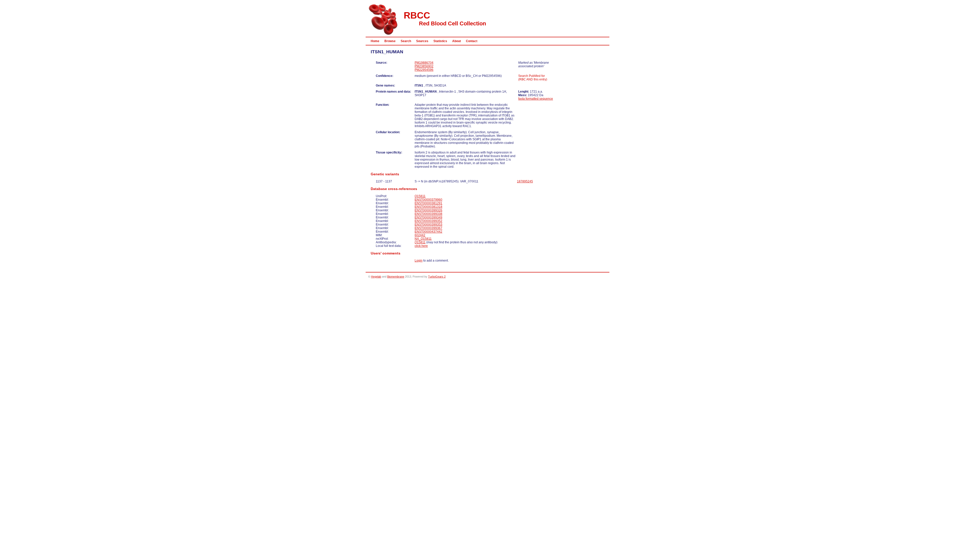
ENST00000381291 (428, 203)
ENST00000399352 (428, 221)
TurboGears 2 (437, 276)
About (456, 41)
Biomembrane (395, 276)
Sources (422, 41)
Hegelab (376, 276)
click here (421, 246)
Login (418, 260)
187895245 (525, 181)
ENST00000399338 (428, 214)
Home (375, 41)
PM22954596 (424, 70)
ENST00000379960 (428, 199)
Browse (390, 41)
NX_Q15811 (423, 239)
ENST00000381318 (428, 207)
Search (406, 41)
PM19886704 (424, 62)
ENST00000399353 (428, 224)
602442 (420, 235)
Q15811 (420, 196)
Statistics (440, 41)
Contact (471, 41)
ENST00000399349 (428, 217)
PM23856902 (424, 66)
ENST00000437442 (428, 231)
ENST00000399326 (428, 210)
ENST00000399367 (428, 228)
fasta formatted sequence (535, 98)
